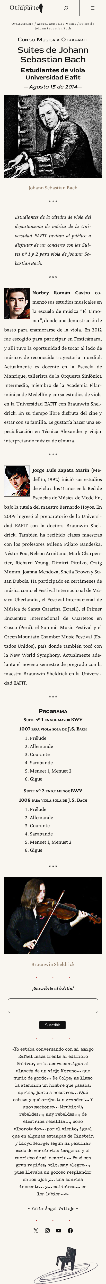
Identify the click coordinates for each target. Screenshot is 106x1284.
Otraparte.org (23, 24)
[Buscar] (66, 8)
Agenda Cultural (49, 24)
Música (71, 24)
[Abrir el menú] (93, 8)
